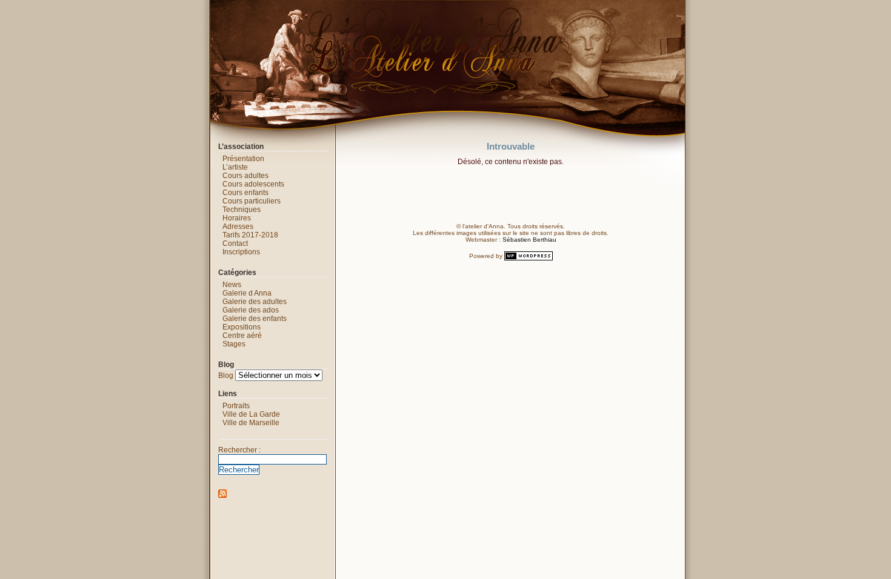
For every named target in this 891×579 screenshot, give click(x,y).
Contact (235, 243)
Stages (233, 344)
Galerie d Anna (247, 293)
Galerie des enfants (254, 318)
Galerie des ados (250, 310)
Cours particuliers (251, 201)
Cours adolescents (253, 184)
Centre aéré (242, 335)
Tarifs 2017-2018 (250, 235)
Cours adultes (245, 175)
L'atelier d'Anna (198, 9)
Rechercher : (239, 450)
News (231, 284)
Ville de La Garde (251, 414)
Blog (225, 375)
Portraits (236, 406)
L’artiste (235, 167)
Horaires (236, 218)
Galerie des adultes (254, 301)
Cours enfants (245, 192)
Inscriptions (241, 252)
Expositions (241, 327)
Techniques (241, 209)
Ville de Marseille (250, 423)
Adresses (237, 226)
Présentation (243, 158)
